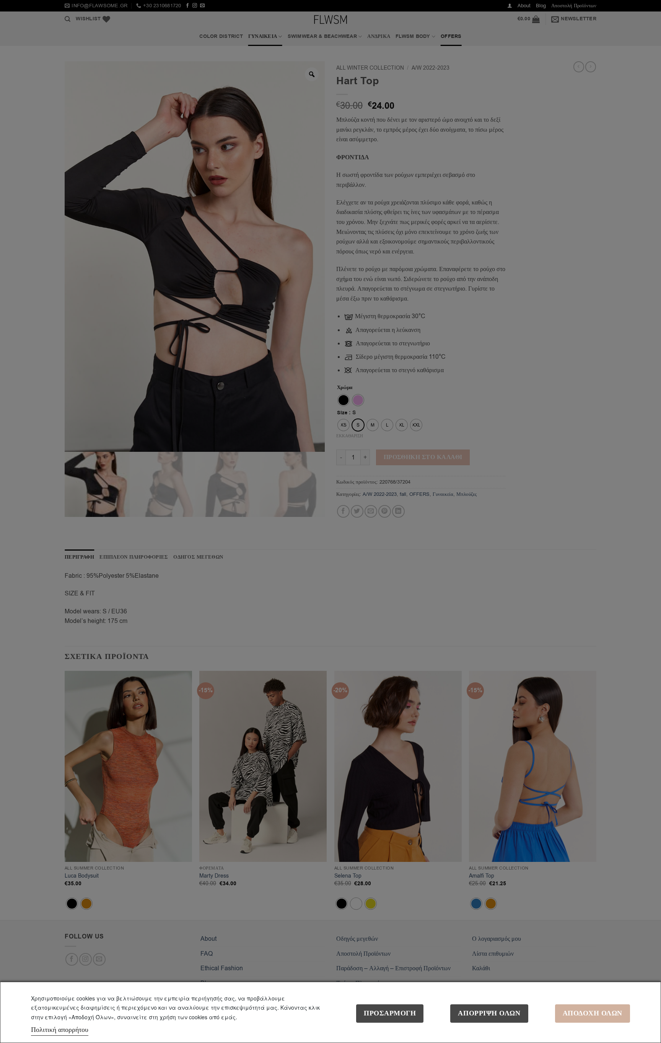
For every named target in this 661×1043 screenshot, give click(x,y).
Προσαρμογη (390, 1013)
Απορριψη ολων (489, 1013)
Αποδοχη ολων (592, 1013)
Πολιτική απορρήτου (59, 1029)
